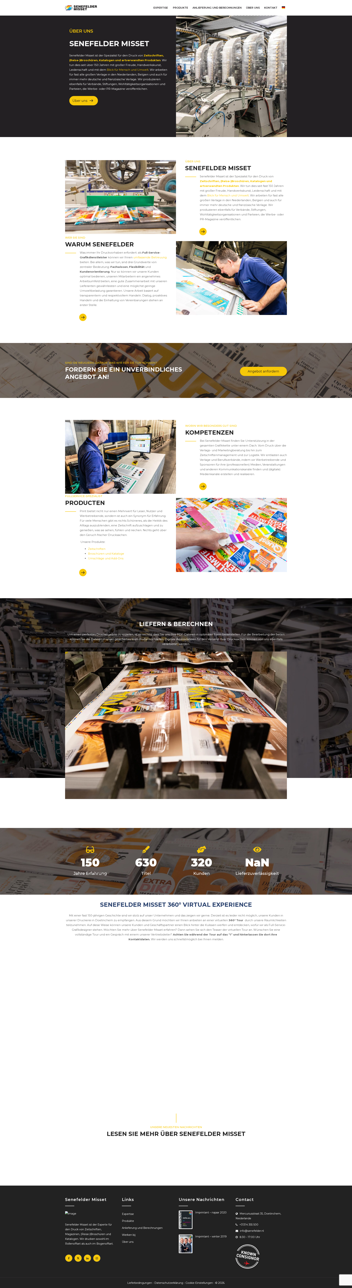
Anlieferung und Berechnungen (217, 7)
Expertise (160, 7)
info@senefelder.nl (252, 1230)
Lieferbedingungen (139, 1283)
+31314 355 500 (248, 1224)
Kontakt (270, 7)
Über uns (253, 7)
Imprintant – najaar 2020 (211, 1212)
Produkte (180, 7)
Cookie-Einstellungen (199, 1283)
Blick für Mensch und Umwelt (127, 69)
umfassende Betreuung (150, 257)
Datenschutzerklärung (168, 1283)
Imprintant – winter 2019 (211, 1236)
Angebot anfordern (263, 371)
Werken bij (128, 1235)
